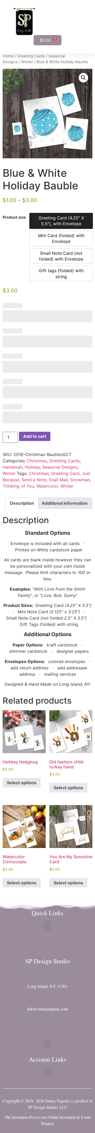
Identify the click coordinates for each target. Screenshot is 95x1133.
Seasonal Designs (59, 467)
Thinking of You (18, 486)
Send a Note (34, 479)
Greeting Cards (31, 56)
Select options (21, 782)
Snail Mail (58, 479)
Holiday (32, 467)
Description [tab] (22, 503)
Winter (27, 62)
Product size (14, 217)
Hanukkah (12, 467)
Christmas (37, 460)
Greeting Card (65, 473)
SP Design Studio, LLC (48, 1107)
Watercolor (47, 486)
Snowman (80, 479)
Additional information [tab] (65, 503)
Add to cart (34, 436)
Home (8, 56)
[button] (81, 21)
